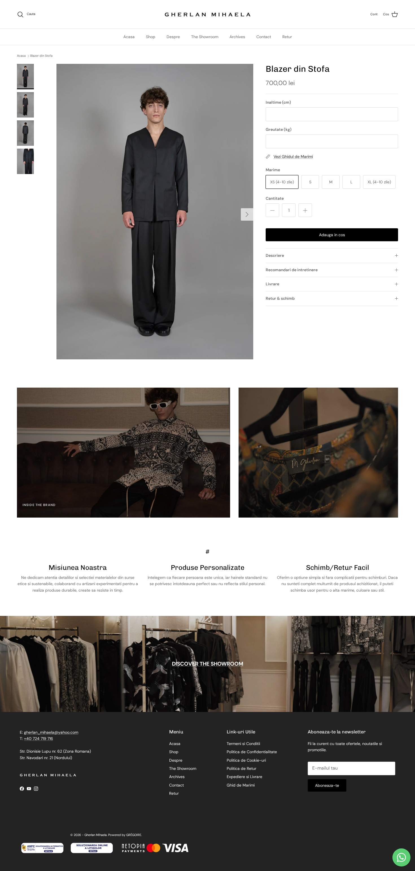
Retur (287, 36)
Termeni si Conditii (243, 743)
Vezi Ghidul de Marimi (293, 156)
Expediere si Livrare (244, 776)
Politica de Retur (241, 768)
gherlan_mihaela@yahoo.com (51, 732)
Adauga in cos (332, 234)
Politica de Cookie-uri (246, 760)
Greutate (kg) (279, 129)
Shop (150, 36)
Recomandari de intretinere (292, 269)
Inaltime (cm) (278, 102)
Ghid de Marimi (241, 785)
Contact (263, 36)
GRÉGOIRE (133, 835)
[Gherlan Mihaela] (208, 14)
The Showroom (204, 36)
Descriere (275, 255)
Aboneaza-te (327, 785)
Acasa (129, 36)
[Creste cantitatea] (305, 210)
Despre (173, 36)
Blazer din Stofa (41, 56)
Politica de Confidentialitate (252, 751)
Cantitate (275, 198)
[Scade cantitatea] (272, 210)
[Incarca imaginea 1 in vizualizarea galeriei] (154, 211)
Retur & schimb (280, 298)
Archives (237, 36)
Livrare (272, 283)
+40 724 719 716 (38, 738)
